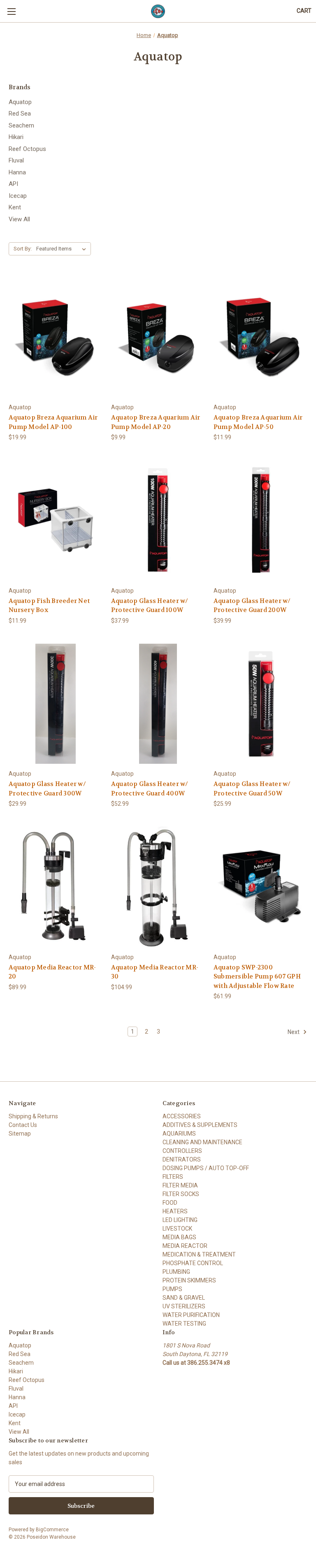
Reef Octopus (27, 149)
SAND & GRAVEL (184, 1297)
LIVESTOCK (177, 1228)
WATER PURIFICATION (191, 1315)
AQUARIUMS (179, 1133)
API (13, 184)
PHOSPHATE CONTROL (193, 1263)
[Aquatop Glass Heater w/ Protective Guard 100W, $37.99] (158, 520)
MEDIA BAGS (179, 1237)
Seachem (21, 125)
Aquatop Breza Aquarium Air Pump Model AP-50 (258, 422)
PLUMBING (176, 1271)
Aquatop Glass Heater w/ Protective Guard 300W (47, 789)
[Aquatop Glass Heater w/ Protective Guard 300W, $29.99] (55, 704)
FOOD (170, 1202)
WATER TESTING (184, 1323)
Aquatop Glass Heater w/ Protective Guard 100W (149, 605)
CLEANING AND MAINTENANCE (202, 1142)
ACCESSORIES (182, 1116)
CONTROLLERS (182, 1151)
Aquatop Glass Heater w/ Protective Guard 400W (149, 789)
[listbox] (63, 249)
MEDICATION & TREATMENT (199, 1254)
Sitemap (20, 1133)
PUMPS (172, 1289)
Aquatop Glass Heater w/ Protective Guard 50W (252, 789)
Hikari (16, 137)
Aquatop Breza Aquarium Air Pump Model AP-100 (53, 422)
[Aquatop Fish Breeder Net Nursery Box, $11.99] (55, 520)
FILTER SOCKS (181, 1194)
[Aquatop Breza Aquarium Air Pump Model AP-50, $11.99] (260, 337)
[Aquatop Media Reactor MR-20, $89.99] (55, 887)
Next (294, 1032)
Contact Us (23, 1125)
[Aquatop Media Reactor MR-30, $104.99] (158, 887)
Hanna (17, 172)
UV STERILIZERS (184, 1306)
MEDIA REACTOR (185, 1246)
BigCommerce (52, 1529)
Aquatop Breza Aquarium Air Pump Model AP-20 (155, 422)
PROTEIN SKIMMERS (189, 1280)
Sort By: (23, 249)
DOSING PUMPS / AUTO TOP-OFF (206, 1168)
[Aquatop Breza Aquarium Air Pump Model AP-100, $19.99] (55, 337)
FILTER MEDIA (180, 1185)
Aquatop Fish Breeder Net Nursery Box (49, 605)
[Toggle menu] (11, 11)
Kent (15, 207)
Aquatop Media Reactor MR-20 (52, 972)
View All (19, 219)
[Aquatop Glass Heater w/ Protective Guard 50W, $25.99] (260, 704)
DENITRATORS (182, 1159)
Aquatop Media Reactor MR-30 (154, 972)
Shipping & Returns (33, 1116)
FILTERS (173, 1176)
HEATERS (175, 1211)
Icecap (18, 195)
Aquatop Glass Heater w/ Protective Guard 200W (252, 605)
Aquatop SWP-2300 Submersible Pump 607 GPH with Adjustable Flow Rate (257, 976)
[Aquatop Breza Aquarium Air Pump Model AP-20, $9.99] (158, 337)
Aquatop (20, 102)
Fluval (16, 160)
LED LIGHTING (180, 1220)
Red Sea (20, 113)
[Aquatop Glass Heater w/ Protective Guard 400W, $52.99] (158, 704)
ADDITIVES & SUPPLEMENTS (200, 1125)
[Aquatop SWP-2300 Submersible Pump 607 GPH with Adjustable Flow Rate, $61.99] (260, 887)
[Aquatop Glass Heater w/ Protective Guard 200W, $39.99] (260, 520)
